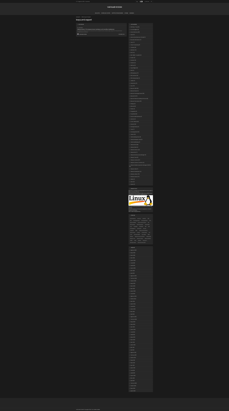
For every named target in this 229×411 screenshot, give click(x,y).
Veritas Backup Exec (134, 137)
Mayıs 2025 (132, 283)
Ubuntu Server (132, 232)
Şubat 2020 (132, 390)
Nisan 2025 (132, 286)
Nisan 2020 (132, 388)
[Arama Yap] (137, 1)
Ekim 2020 (132, 378)
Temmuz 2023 (133, 319)
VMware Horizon (134, 149)
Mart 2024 (132, 301)
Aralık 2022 (132, 334)
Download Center (105, 13)
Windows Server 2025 (142, 242)
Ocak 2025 (132, 293)
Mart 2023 (132, 327)
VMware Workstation (135, 171)
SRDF (136, 230)
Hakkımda (131, 13)
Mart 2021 (132, 365)
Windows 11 (145, 240)
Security (132, 124)
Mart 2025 (132, 288)
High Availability (133, 222)
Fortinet (132, 62)
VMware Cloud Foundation (140, 236)
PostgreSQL (133, 111)
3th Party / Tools (134, 27)
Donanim (132, 60)
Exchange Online (136, 220)
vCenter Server (144, 232)
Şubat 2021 (132, 367)
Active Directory (134, 32)
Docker (132, 57)
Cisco (131, 42)
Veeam (132, 134)
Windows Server (134, 176)
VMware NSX (133, 152)
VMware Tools (133, 157)
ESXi (130, 220)
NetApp (132, 103)
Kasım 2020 (132, 375)
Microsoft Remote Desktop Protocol (138, 98)
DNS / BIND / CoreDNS (135, 55)
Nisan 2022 (132, 339)
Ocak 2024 (132, 306)
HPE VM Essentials (134, 78)
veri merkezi (144, 234)
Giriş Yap (147, 1)
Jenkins (132, 80)
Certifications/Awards (117, 13)
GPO (150, 220)
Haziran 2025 (133, 280)
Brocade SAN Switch (134, 39)
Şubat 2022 (132, 344)
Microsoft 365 (133, 88)
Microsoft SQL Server (135, 101)
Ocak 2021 (132, 370)
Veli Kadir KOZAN (114, 7)
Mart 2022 (132, 342)
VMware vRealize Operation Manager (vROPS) (140, 165)
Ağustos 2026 (133, 250)
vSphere (139, 240)
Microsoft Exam (133, 90)
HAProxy (132, 65)
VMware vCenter (134, 160)
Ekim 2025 (132, 270)
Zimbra (132, 184)
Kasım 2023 (132, 309)
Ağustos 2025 (133, 275)
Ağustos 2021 (133, 352)
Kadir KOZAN (147, 224)
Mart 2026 (132, 257)
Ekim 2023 (132, 311)
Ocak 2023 (132, 332)
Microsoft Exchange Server (136, 93)
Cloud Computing (134, 44)
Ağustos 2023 (133, 316)
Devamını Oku (122, 34)
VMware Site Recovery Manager (137, 154)
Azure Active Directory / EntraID (137, 37)
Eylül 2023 (132, 314)
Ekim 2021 (132, 347)
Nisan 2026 (132, 255)
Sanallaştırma (132, 228)
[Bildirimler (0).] (151, 1)
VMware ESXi (133, 144)
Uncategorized (133, 131)
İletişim (126, 13)
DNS (148, 218)
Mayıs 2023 (132, 321)
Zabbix (131, 179)
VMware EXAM (133, 147)
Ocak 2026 (132, 263)
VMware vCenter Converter (136, 162)
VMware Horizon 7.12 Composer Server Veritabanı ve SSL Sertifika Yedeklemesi (95, 29)
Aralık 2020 (132, 373)
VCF (149, 232)
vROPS (131, 240)
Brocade (139, 218)
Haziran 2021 (133, 357)
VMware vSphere (148, 238)
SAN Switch (139, 228)
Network (132, 106)
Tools (131, 129)
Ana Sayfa (97, 13)
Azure (131, 34)
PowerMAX (135, 226)
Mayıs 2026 (132, 252)
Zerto (131, 181)
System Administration (143, 230)
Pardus (132, 108)
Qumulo (132, 119)
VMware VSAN (133, 169)
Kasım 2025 (132, 268)
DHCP (131, 52)
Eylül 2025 (132, 273)
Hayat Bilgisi (133, 67)
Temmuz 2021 (133, 355)
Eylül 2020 (132, 380)
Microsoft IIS (133, 96)
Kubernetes (133, 83)
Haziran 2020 (133, 385)
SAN (149, 226)
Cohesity (132, 47)
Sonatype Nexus (134, 126)
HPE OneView (133, 75)
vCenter (138, 232)
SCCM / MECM (133, 121)
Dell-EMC (132, 50)
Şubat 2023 (132, 329)
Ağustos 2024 (133, 296)
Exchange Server (144, 220)
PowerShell (132, 114)
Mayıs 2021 (132, 360)
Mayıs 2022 (132, 337)
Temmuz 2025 (133, 278)
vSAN (135, 240)
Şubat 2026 (132, 260)
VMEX (149, 234)
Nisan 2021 (132, 362)
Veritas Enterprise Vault (135, 139)
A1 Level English (133, 29)
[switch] (141, 1)
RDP (145, 226)
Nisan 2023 (132, 324)
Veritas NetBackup (134, 142)
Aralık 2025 (132, 265)
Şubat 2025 (132, 291)
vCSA (131, 234)
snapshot (132, 230)
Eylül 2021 (132, 350)
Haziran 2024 (133, 298)
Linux (131, 85)
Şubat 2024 (132, 304)
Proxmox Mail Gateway (135, 116)
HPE (131, 70)
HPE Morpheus (133, 73)
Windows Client (133, 174)
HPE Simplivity (132, 224)
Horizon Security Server (142, 222)
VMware (131, 236)
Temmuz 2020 (133, 383)
